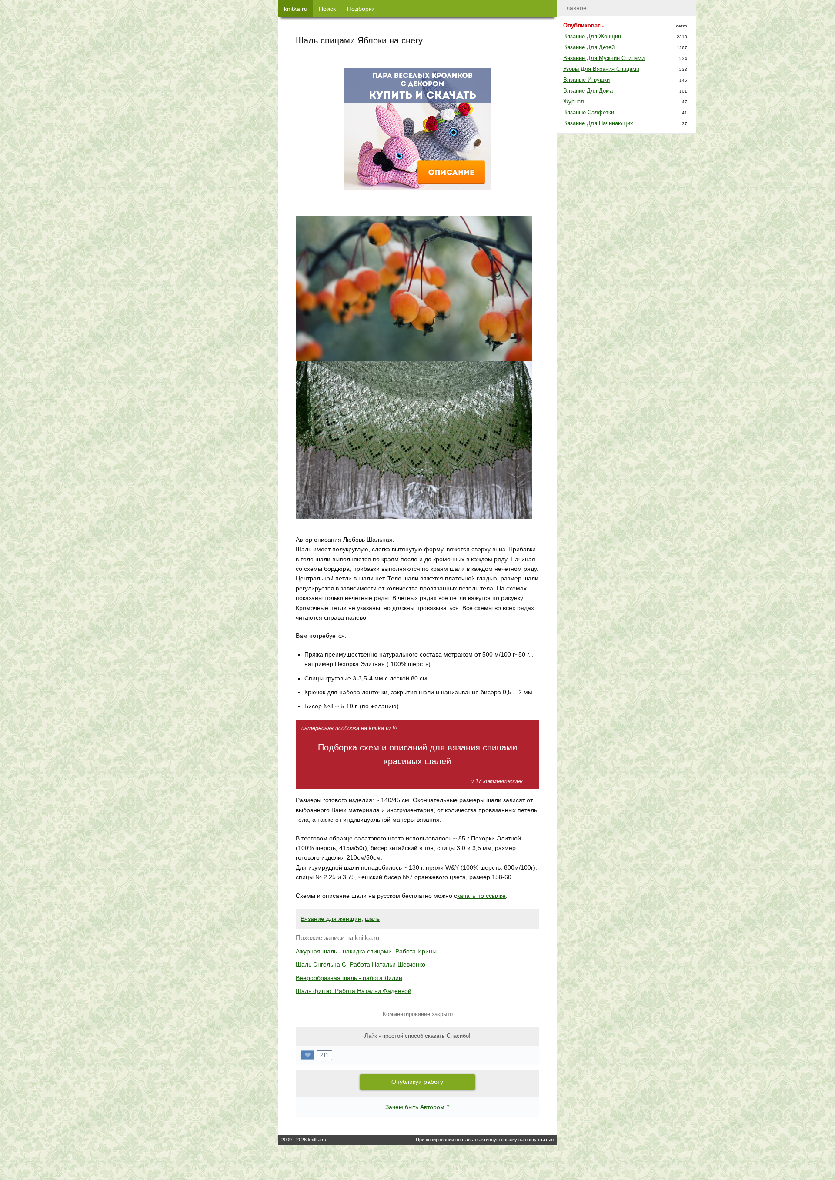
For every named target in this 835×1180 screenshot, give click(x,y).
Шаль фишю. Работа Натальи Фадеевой (353, 990)
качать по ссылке (481, 895)
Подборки (361, 8)
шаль (372, 918)
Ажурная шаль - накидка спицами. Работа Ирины (366, 951)
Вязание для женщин (331, 918)
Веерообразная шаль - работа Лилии (349, 977)
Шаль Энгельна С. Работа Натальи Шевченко (360, 964)
